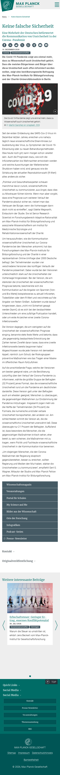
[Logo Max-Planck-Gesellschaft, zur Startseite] (26, 6)
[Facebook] (4, 45)
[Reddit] (16, 45)
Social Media (11, 690)
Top (53, 681)
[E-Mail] (40, 45)
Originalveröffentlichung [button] (17, 561)
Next (56, 625)
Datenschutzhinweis (42, 753)
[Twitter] (22, 45)
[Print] (46, 45)
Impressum (24, 753)
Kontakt (30, 701)
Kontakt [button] (7, 551)
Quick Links (10, 685)
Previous (3, 625)
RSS (30, 729)
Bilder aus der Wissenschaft (21, 511)
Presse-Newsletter (17, 538)
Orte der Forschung (17, 518)
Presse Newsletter (30, 708)
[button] (55, 112)
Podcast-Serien (15, 531)
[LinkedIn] (10, 45)
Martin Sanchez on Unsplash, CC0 (24, 125)
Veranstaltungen (15, 491)
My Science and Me (17, 504)
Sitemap (11, 753)
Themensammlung (30, 722)
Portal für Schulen (16, 498)
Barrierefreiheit (31, 759)
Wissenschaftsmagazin (19, 484)
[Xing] (34, 45)
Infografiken (13, 525)
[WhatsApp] (28, 45)
